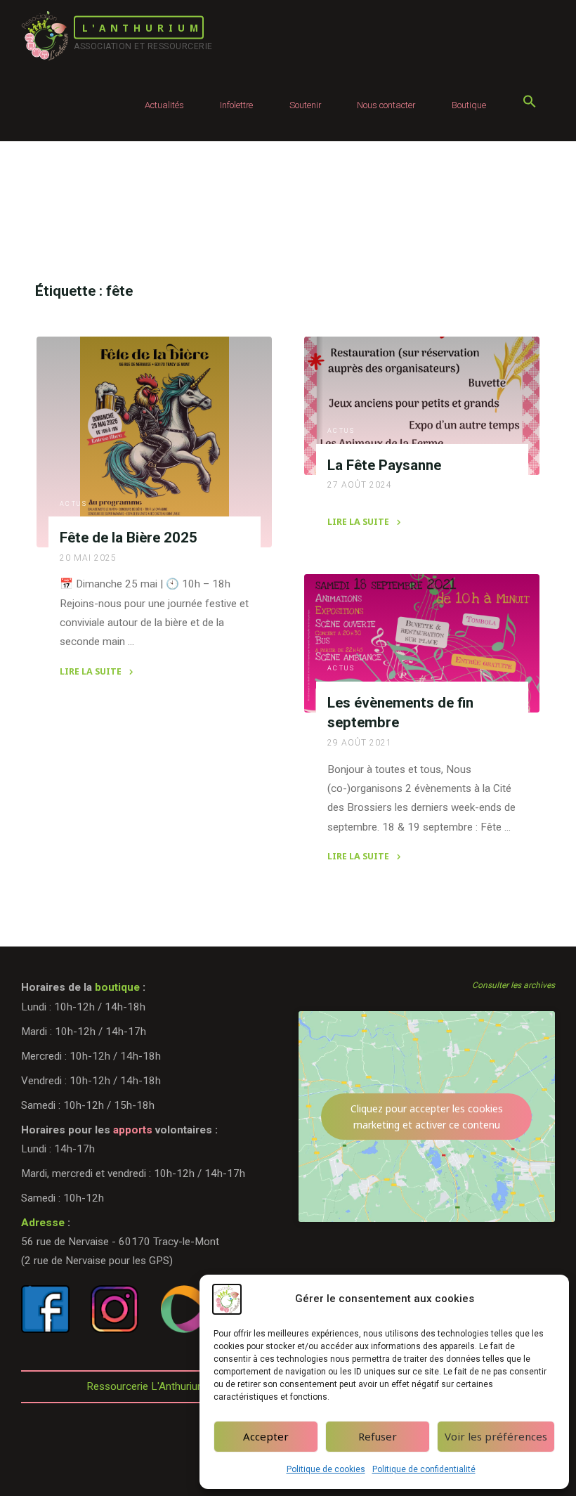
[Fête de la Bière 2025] (154, 442)
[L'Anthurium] (44, 35)
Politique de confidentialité (424, 1469)
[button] (529, 105)
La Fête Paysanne (384, 464)
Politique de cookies (326, 1469)
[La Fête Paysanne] (421, 406)
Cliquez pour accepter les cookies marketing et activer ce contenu (427, 1116)
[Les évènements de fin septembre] (421, 643)
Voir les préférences (496, 1436)
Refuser (377, 1436)
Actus (73, 503)
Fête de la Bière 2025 (128, 537)
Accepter (266, 1436)
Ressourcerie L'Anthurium (146, 1386)
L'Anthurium (142, 27)
